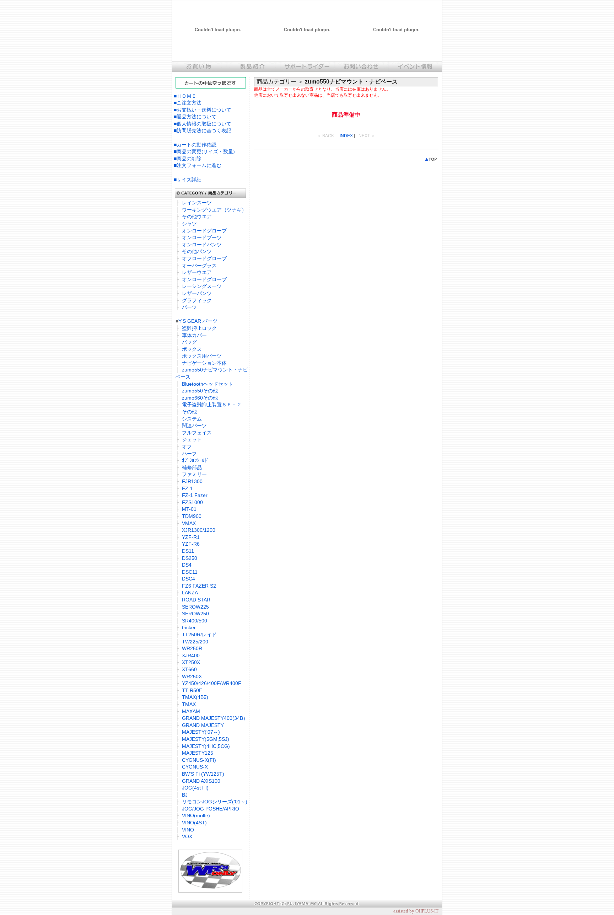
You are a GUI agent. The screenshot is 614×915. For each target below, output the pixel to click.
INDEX (346, 135)
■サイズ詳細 (187, 179)
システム (192, 419)
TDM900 (191, 516)
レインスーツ (197, 202)
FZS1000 (192, 502)
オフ (187, 446)
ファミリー (194, 474)
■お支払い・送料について (202, 110)
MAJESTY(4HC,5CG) (206, 746)
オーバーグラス (199, 265)
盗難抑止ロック (199, 328)
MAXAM (191, 711)
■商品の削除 (187, 158)
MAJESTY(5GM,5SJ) (205, 739)
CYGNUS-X (195, 767)
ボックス (192, 349)
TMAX (189, 704)
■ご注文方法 (187, 103)
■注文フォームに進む (197, 165)
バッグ (189, 342)
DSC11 (190, 572)
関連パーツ (194, 425)
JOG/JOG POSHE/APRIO (210, 809)
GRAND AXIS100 (201, 781)
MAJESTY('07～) (201, 732)
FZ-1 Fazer (195, 495)
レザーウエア (197, 272)
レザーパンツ (197, 293)
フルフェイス (197, 432)
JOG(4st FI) (195, 788)
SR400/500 (194, 621)
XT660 (189, 669)
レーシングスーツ (202, 286)
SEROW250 (195, 613)
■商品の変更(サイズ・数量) (204, 151)
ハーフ (189, 453)
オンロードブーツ (202, 237)
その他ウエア (197, 216)
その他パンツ (197, 251)
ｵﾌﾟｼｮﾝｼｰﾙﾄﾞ (195, 460)
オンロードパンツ (202, 244)
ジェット (192, 439)
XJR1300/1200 (198, 530)
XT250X (191, 662)
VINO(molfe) (196, 815)
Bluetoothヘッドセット (207, 384)
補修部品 (192, 467)
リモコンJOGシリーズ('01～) (214, 801)
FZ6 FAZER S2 (199, 586)
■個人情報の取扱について (202, 124)
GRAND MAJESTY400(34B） (215, 718)
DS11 (188, 551)
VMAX (189, 523)
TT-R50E (192, 690)
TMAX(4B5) (195, 697)
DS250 (189, 558)
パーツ (189, 307)
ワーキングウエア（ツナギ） (214, 210)
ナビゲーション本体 (204, 363)
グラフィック (197, 300)
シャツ (189, 223)
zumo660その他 (200, 398)
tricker (189, 627)
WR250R (192, 648)
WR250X (192, 676)
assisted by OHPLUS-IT (415, 911)
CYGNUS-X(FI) (199, 760)
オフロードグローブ (204, 258)
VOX (187, 836)
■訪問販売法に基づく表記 (202, 130)
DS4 (187, 565)
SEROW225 (195, 607)
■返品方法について (195, 116)
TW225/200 (195, 641)
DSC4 (188, 579)
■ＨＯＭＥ (185, 96)
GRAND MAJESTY (203, 725)
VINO (188, 830)
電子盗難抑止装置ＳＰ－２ (212, 404)
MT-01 (189, 509)
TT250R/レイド (199, 634)
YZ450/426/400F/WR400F (211, 683)
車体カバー (194, 335)
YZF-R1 (191, 537)
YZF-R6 (191, 544)
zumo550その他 (200, 391)
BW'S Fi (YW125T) (203, 774)
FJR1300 (192, 481)
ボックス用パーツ (202, 356)
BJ (185, 795)
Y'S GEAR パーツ (197, 321)
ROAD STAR (196, 600)
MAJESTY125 (197, 753)
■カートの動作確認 (195, 145)
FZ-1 (187, 488)
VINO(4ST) (194, 822)
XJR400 (191, 655)
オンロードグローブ (204, 231)
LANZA (190, 592)
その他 (189, 411)
